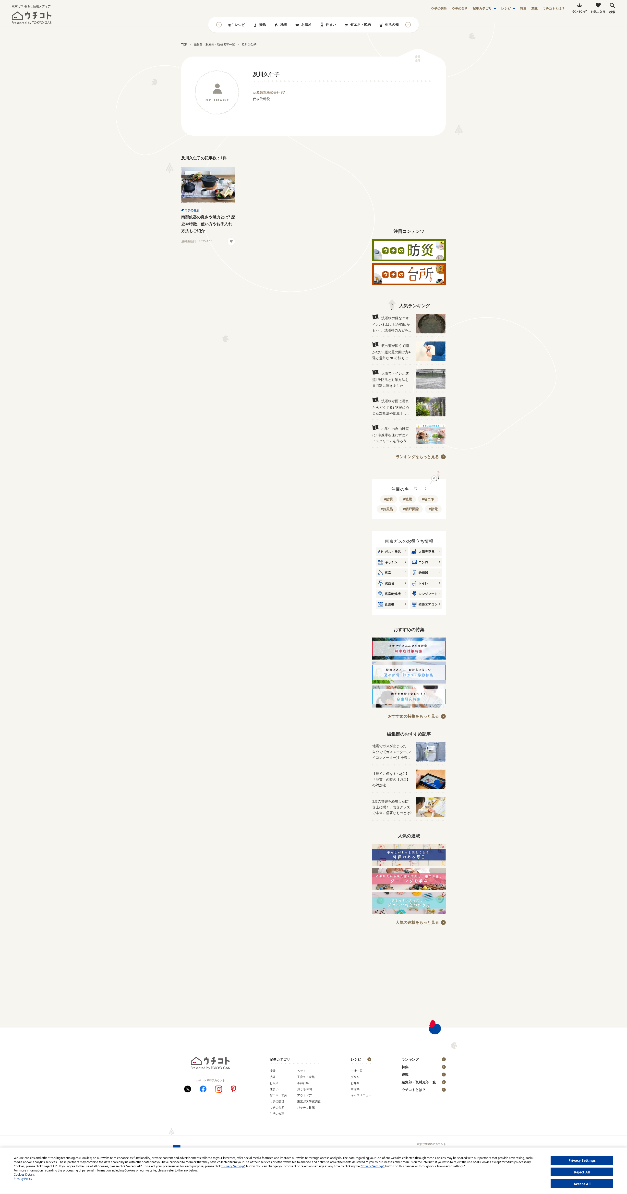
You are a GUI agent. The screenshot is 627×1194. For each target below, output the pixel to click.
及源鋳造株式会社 (266, 92)
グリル (355, 1077)
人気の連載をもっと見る (417, 922)
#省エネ (428, 499)
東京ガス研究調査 (309, 1101)
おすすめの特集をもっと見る (413, 716)
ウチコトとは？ (554, 8)
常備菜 (355, 1089)
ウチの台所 (192, 210)
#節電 (433, 509)
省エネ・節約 (360, 24)
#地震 (407, 499)
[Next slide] (408, 24)
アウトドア (304, 1095)
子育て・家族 (306, 1077)
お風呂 (306, 24)
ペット (301, 1071)
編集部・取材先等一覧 (419, 1082)
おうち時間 (304, 1089)
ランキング (410, 1059)
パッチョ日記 (306, 1107)
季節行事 (303, 1083)
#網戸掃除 (411, 509)
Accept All (582, 1184)
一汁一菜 (356, 1071)
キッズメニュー (361, 1095)
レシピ (506, 8)
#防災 (388, 499)
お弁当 (355, 1083)
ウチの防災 (277, 1101)
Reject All (582, 1172)
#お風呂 (387, 509)
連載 (534, 8)
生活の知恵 (393, 24)
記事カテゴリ (482, 8)
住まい (331, 24)
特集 (523, 8)
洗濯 (283, 24)
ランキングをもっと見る (417, 456)
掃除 (262, 24)
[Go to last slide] (219, 24)
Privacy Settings (582, 1160)
